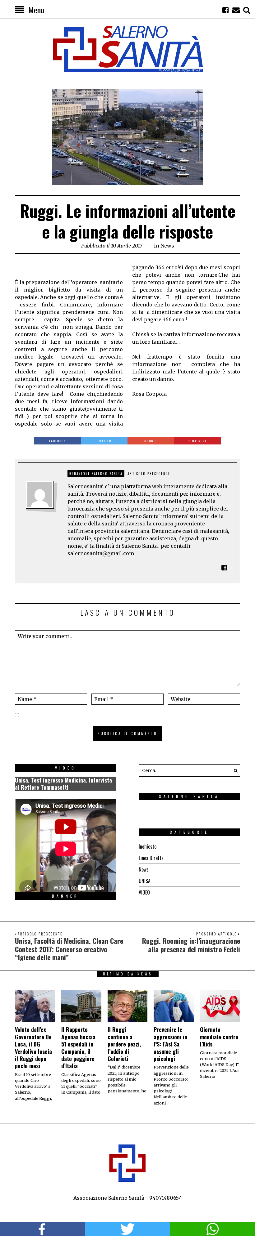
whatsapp (212, 1229)
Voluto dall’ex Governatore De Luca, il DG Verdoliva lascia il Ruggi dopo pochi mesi (33, 1047)
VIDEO (144, 892)
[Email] (236, 10)
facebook (42, 1229)
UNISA (145, 881)
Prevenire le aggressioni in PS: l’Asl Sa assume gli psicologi (170, 1044)
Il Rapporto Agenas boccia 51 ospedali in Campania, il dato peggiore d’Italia (78, 1047)
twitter (127, 1229)
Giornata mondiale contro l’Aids (219, 1036)
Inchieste (147, 846)
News (167, 246)
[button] (234, 770)
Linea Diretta (151, 858)
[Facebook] (225, 10)
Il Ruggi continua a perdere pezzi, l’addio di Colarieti (124, 1044)
